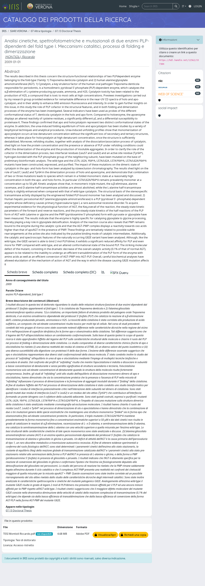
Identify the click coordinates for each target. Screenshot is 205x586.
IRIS (4, 31)
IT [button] (183, 6)
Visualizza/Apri (106, 535)
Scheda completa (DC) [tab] (79, 272)
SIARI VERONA (18, 31)
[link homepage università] (40, 6)
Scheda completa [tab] (45, 272)
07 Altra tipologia (41, 31)
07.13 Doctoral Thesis (68, 31)
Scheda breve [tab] (17, 272)
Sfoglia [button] (133, 6)
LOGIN (198, 6)
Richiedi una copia (134, 535)
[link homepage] (11, 6)
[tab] (103, 272)
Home (123, 6)
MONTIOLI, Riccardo (20, 57)
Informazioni (169, 39)
